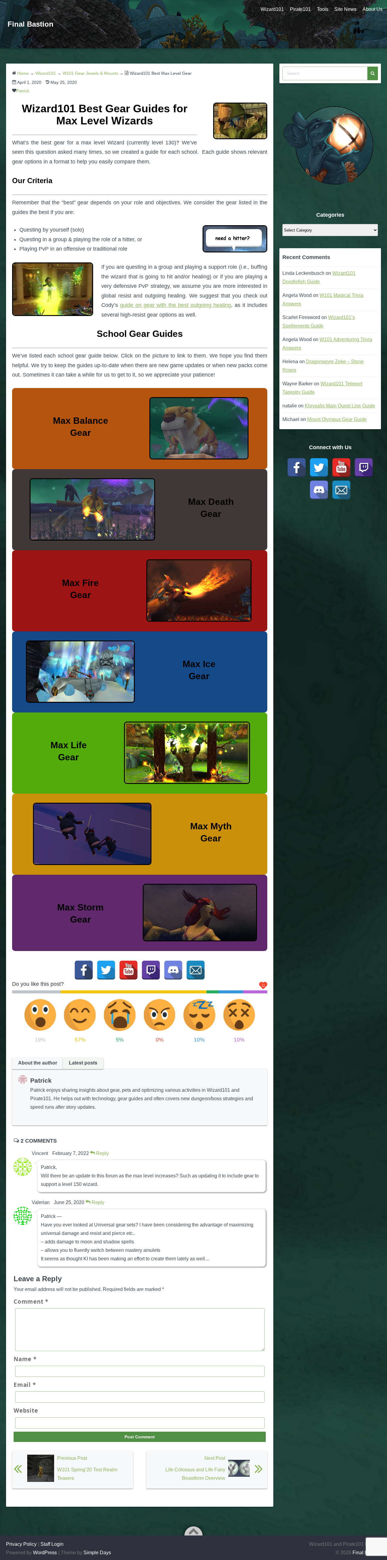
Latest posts (83, 1062)
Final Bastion (31, 24)
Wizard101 (272, 9)
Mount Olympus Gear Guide (337, 419)
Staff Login (52, 1544)
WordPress (45, 1552)
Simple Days (97, 1552)
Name (25, 1359)
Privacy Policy (21, 1544)
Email (25, 1385)
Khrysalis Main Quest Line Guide (340, 405)
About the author (37, 1062)
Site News (345, 9)
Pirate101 (300, 9)
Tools (322, 9)
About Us (372, 9)
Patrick (22, 90)
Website (26, 1410)
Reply (102, 1153)
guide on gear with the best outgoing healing (175, 305)
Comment (31, 1301)
